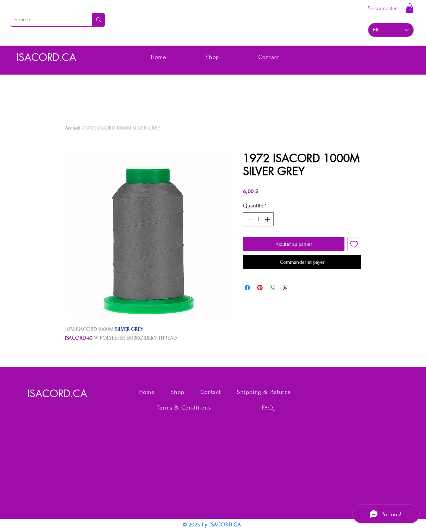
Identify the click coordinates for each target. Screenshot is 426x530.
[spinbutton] (258, 219)
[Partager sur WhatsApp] (273, 288)
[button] (410, 8)
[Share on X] (285, 288)
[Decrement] (249, 219)
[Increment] (268, 219)
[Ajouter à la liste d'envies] (354, 244)
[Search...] (98, 19)
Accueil (73, 128)
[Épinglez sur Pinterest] (260, 288)
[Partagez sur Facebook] (247, 288)
